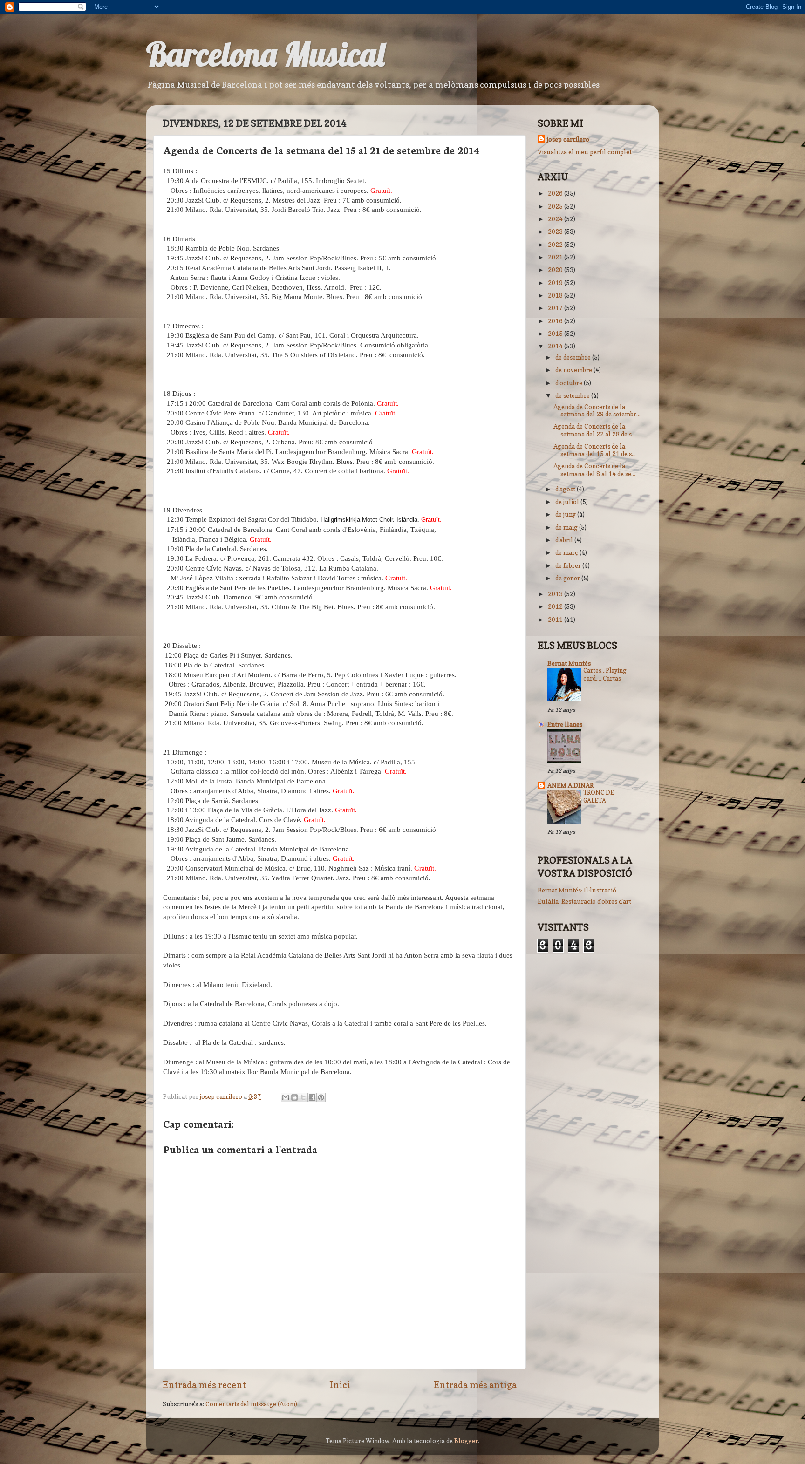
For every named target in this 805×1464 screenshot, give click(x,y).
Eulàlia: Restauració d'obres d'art (584, 901)
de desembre (573, 357)
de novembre (574, 370)
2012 (556, 606)
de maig (567, 527)
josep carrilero (568, 139)
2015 (556, 333)
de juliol (567, 501)
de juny (566, 514)
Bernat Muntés (569, 663)
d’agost (566, 489)
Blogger (466, 1440)
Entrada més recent (204, 1385)
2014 (556, 346)
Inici (339, 1385)
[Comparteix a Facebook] (312, 1097)
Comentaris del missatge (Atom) (251, 1404)
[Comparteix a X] (303, 1097)
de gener (568, 578)
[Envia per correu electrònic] (285, 1097)
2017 (556, 308)
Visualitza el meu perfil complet (585, 152)
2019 (556, 282)
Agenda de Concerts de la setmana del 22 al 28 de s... (594, 429)
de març (567, 552)
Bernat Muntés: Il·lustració (577, 890)
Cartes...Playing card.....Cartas (605, 674)
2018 (556, 295)
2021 (556, 257)
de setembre (573, 395)
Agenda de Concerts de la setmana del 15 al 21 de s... (594, 450)
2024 (556, 219)
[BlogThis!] (294, 1097)
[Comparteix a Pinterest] (321, 1097)
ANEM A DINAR (570, 785)
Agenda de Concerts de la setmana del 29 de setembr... (597, 410)
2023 (556, 231)
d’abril (564, 540)
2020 (556, 269)
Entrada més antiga (475, 1385)
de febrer (568, 565)
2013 (556, 594)
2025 (556, 206)
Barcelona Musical (265, 54)
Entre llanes (564, 724)
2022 (556, 244)
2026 (556, 193)
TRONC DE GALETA (598, 796)
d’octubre (569, 383)
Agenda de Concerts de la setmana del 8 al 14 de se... (594, 469)
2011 (556, 619)
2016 (556, 321)
